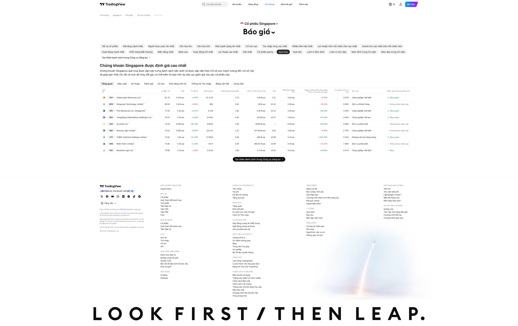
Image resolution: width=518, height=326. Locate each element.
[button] (243, 4)
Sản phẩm (236, 4)
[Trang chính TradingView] (112, 4)
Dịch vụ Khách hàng (361, 104)
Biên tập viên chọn (314, 218)
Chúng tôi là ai (239, 237)
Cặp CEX (164, 209)
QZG (111, 124)
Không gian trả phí (314, 235)
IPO (162, 246)
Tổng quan (237, 206)
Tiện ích (387, 189)
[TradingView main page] (110, 186)
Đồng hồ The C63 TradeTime (245, 266)
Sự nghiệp (237, 249)
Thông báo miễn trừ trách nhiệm (247, 278)
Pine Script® (166, 266)
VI (394, 4)
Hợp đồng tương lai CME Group (246, 223)
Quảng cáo (388, 209)
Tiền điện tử (166, 206)
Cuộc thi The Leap (241, 215)
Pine (162, 215)
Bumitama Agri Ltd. (125, 150)
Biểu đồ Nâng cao (391, 197)
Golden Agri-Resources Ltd (128, 97)
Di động (164, 275)
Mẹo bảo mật (238, 290)
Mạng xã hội (311, 189)
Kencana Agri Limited (126, 130)
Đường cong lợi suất (169, 258)
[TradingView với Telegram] (129, 196)
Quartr (134, 227)
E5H (111, 97)
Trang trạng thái (240, 296)
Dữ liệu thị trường (240, 195)
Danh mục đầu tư (168, 255)
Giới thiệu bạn (312, 195)
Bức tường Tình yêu (315, 192)
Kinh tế (164, 237)
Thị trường (269, 4)
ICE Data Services (126, 209)
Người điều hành (313, 203)
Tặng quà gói (238, 197)
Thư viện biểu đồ (391, 192)
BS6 (111, 117)
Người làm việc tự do (315, 232)
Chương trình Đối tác (393, 215)
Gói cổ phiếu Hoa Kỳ (241, 229)
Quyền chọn (166, 261)
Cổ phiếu (164, 197)
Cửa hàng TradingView (243, 261)
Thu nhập (165, 240)
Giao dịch (310, 212)
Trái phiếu (165, 203)
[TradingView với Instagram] (118, 196)
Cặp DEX (164, 212)
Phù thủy (310, 229)
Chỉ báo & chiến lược (315, 226)
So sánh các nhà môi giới (243, 212)
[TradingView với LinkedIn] (123, 196)
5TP (111, 137)
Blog (234, 243)
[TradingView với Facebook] (107, 196)
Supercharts (166, 189)
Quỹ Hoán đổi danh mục (171, 200)
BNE (111, 131)
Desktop (164, 278)
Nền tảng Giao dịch (392, 200)
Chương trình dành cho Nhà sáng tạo (322, 197)
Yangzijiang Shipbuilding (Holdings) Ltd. (134, 117)
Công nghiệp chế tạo (361, 117)
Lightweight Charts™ (393, 195)
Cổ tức (163, 243)
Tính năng (237, 189)
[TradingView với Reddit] (139, 196)
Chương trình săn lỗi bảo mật (245, 293)
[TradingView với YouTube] (112, 196)
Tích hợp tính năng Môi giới (395, 212)
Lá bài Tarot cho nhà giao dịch (246, 264)
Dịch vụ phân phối (360, 124)
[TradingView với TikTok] (134, 196)
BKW (111, 104)
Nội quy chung (312, 200)
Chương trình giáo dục (393, 218)
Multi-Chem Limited (125, 144)
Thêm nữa (303, 4)
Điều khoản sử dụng (241, 275)
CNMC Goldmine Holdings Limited (131, 137)
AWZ (111, 144)
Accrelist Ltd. (122, 124)
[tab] (110, 46)
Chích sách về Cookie (242, 284)
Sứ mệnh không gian (242, 240)
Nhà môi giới (286, 4)
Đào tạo (309, 215)
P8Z (111, 150)
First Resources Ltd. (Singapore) (131, 111)
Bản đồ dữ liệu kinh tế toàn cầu (174, 264)
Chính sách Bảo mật (241, 281)
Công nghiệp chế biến (361, 97)
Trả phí (236, 192)
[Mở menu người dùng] (400, 4)
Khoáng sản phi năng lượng (364, 137)
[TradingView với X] (102, 196)
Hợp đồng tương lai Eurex (244, 226)
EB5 (111, 111)
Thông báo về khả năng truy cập (247, 287)
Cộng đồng (253, 4)
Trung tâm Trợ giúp (241, 246)
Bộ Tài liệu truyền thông (243, 252)
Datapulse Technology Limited (130, 104)
